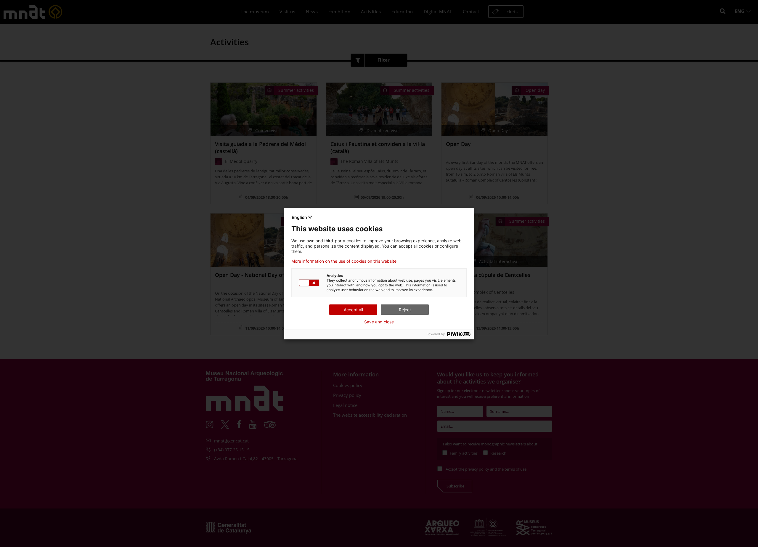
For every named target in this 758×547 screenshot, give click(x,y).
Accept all (353, 309)
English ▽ (302, 217)
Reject (405, 309)
